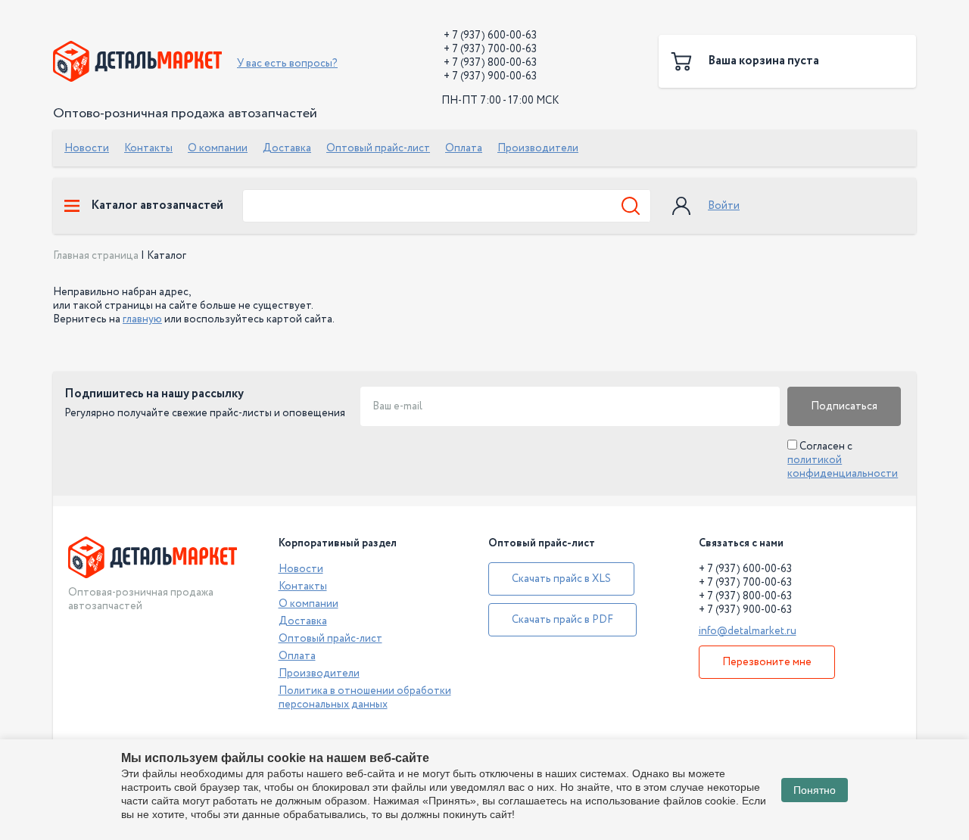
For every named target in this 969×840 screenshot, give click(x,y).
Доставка (287, 148)
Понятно (814, 790)
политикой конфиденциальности (842, 467)
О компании (218, 148)
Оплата (463, 148)
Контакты (148, 148)
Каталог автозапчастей (157, 206)
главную (142, 319)
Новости (86, 148)
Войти (724, 205)
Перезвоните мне (767, 662)
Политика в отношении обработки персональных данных (365, 697)
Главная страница (96, 255)
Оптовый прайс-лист (378, 148)
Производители (537, 148)
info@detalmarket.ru (747, 631)
